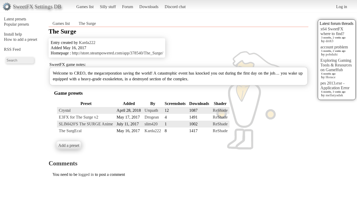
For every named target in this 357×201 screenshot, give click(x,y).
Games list (85, 6)
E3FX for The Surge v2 (78, 117)
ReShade (220, 110)
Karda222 (87, 42)
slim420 (151, 124)
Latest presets (15, 19)
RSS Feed (12, 49)
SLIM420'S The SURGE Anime (86, 124)
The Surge (87, 23)
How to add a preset (20, 39)
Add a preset (68, 145)
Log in (341, 6)
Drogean (152, 117)
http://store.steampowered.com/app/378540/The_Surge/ (117, 53)
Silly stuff (108, 6)
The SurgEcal (70, 131)
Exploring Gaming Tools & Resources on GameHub (336, 65)
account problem (334, 47)
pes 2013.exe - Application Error (334, 85)
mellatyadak (334, 95)
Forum (127, 6)
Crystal (65, 110)
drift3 (329, 41)
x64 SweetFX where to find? (332, 31)
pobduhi (332, 54)
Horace (331, 77)
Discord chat (175, 6)
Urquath (151, 110)
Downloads (148, 6)
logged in (86, 174)
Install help (13, 34)
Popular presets (16, 24)
